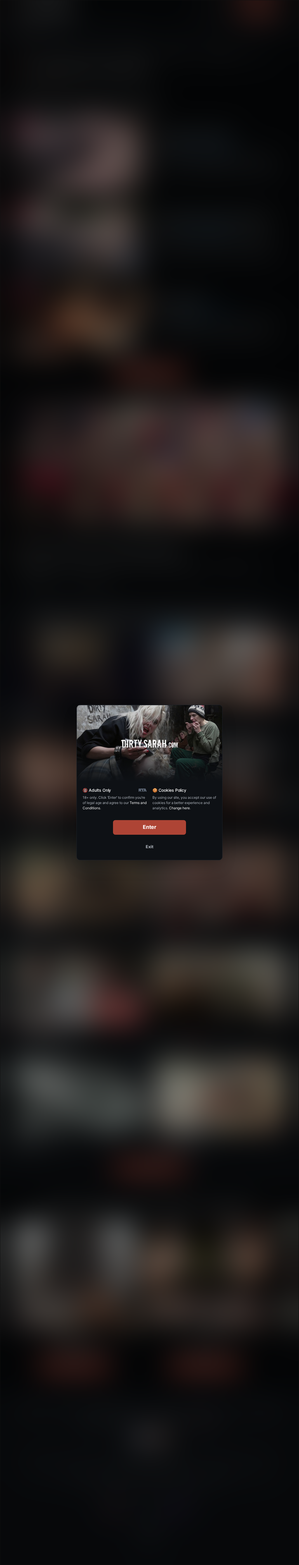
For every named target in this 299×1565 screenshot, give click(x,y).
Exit (149, 846)
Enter (150, 827)
